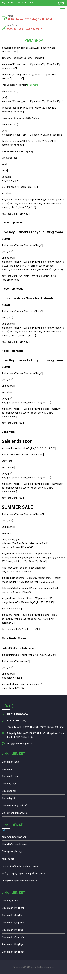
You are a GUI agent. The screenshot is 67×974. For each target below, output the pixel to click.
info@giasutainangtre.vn (19, 743)
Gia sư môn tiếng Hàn (33, 916)
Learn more (32, 85)
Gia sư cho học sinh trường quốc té (33, 806)
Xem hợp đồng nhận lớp (33, 837)
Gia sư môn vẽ (33, 799)
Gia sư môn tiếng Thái (33, 938)
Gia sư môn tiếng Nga (33, 881)
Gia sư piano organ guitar (33, 813)
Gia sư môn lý (33, 770)
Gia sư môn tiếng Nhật (33, 952)
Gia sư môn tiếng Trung (33, 923)
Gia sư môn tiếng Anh (33, 901)
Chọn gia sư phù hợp (33, 852)
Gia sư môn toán (33, 762)
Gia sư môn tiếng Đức (33, 930)
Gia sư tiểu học (33, 784)
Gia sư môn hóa (33, 777)
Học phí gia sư (33, 845)
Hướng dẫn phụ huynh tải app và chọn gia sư (33, 874)
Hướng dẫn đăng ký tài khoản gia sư (33, 867)
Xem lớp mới (33, 859)
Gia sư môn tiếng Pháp (33, 909)
